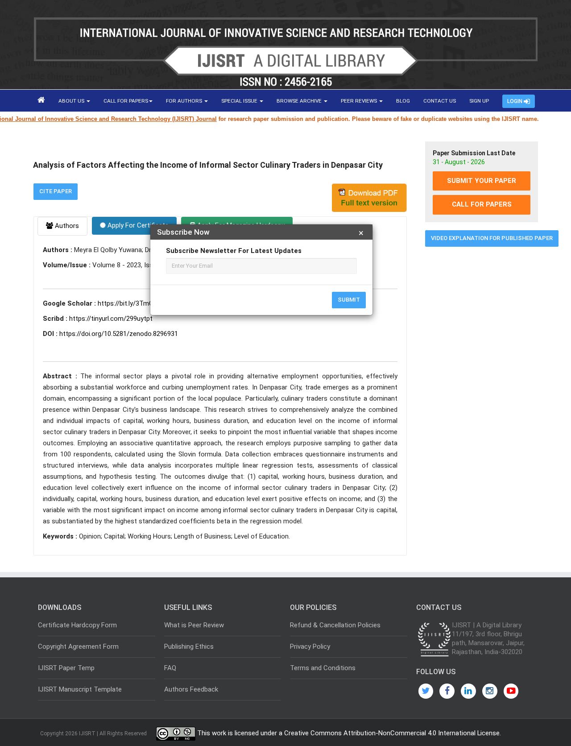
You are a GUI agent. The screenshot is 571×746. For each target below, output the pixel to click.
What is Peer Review (194, 625)
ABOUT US (72, 101)
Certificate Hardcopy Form (77, 625)
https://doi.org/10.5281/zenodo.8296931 (118, 334)
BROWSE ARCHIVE (300, 101)
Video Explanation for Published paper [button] (492, 238)
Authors (66, 226)
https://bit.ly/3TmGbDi (130, 303)
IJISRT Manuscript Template (80, 689)
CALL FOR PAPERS (125, 101)
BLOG (403, 101)
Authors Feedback (191, 689)
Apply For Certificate (137, 225)
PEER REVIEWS (359, 101)
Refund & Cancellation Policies (335, 625)
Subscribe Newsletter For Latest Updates (234, 251)
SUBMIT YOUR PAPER (481, 181)
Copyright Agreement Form (78, 646)
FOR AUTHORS (184, 101)
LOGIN (515, 101)
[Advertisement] (481, 389)
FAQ (170, 668)
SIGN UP (479, 101)
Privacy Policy (310, 646)
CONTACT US (439, 101)
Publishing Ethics (189, 646)
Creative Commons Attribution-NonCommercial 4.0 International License (392, 733)
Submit (349, 299)
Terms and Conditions (323, 668)
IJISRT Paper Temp (66, 668)
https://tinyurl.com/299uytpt (111, 319)
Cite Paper (55, 191)
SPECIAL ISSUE (240, 101)
